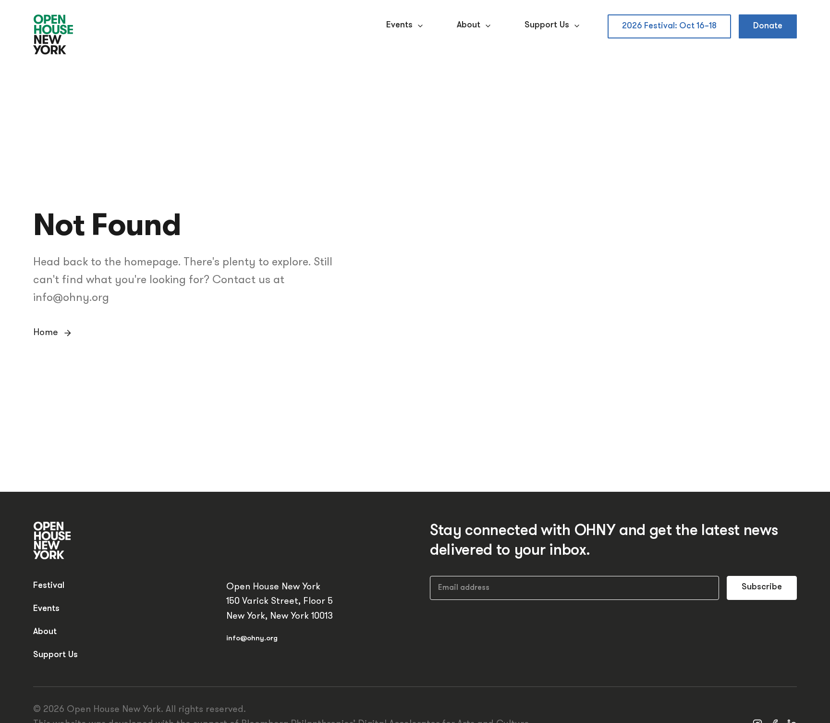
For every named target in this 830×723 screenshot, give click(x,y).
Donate (767, 26)
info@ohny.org (252, 638)
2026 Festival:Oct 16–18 (669, 26)
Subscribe (762, 587)
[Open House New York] (53, 35)
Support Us (547, 25)
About (468, 25)
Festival (48, 586)
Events (399, 25)
